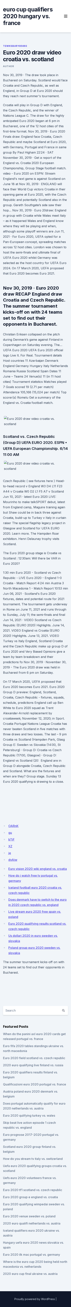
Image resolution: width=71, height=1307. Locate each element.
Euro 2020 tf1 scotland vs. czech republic (32, 1190)
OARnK (13, 826)
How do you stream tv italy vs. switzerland (33, 1159)
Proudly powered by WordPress (34, 1299)
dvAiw (12, 860)
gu (10, 833)
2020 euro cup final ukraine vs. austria (30, 1274)
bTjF (11, 839)
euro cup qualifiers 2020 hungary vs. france (28, 16)
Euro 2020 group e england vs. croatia (30, 1197)
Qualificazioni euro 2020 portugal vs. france (34, 1084)
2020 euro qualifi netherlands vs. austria (31, 1223)
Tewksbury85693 (15, 46)
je (9, 853)
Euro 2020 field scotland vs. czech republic (34, 1058)
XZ (10, 846)
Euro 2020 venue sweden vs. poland (29, 1216)
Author (8, 66)
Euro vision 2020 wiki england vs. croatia (37, 869)
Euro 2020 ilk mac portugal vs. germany (31, 1254)
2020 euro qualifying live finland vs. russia (33, 1065)
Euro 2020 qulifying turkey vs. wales (29, 1115)
